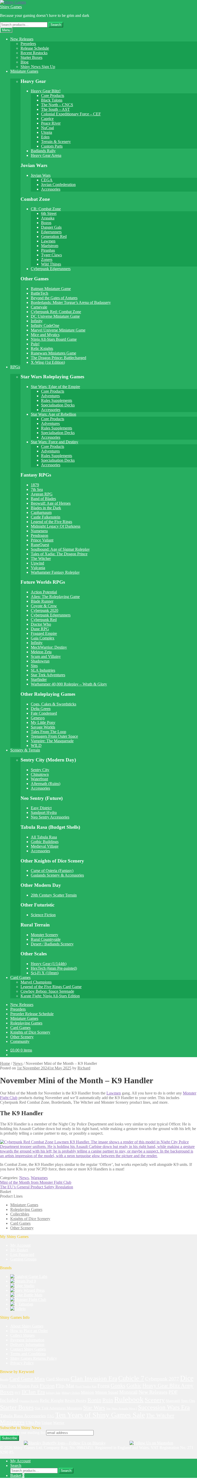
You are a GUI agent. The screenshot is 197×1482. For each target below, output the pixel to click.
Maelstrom (49, 246)
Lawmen (48, 241)
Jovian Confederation (58, 184)
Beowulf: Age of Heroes (51, 503)
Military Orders (71, 1392)
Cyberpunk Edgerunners (51, 269)
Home (5, 1063)
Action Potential (44, 592)
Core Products (52, 95)
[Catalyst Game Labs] (28, 1276)
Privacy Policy (22, 1363)
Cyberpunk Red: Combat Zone (56, 311)
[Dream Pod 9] (23, 1281)
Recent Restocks (34, 53)
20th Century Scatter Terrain (54, 895)
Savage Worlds (43, 727)
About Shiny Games (26, 1326)
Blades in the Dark (46, 508)
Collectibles (19, 1214)
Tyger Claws (51, 255)
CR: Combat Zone (46, 209)
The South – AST (55, 109)
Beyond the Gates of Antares (54, 298)
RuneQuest (40, 545)
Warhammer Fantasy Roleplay (55, 572)
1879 (35, 485)
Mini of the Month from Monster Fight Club (35, 1182)
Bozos (46, 222)
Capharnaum (41, 512)
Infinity (37, 321)
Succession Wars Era (164, 1407)
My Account (20, 1245)
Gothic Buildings (44, 841)
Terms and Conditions (28, 1354)
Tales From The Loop (48, 731)
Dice (186, 1378)
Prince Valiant (42, 540)
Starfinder (39, 679)
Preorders (28, 43)
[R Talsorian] (21, 1304)
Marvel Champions (36, 982)
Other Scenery (22, 1037)
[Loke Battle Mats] (26, 1295)
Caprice (47, 118)
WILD (36, 745)
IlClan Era (33, 1392)
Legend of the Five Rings (51, 521)
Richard (83, 1068)
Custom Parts (52, 146)
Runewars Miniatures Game (53, 353)
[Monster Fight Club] (28, 1299)
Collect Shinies (22, 1335)
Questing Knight (29, 1401)
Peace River (51, 123)
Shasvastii (173, 1401)
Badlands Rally (43, 151)
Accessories (50, 189)
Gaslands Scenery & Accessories (57, 875)
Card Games (20, 977)
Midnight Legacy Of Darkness (55, 526)
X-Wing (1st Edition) (48, 362)
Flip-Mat (65, 1385)
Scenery (155, 1400)
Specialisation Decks (58, 405)
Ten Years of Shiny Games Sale (100, 1415)
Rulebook (129, 1399)
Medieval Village (44, 846)
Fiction (47, 1385)
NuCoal (47, 128)
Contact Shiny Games (28, 1349)
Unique (47, 1423)
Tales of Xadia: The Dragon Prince (59, 554)
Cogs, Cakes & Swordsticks (53, 704)
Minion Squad (106, 1392)
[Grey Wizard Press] (27, 1290)
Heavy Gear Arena (46, 155)
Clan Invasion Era (94, 1378)
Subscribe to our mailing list (22, 1432)
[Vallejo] (18, 1309)
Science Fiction (43, 915)
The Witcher (41, 558)
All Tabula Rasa (44, 837)
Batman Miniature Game (51, 288)
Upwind (37, 563)
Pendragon (39, 535)
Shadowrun (40, 661)
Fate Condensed (44, 713)
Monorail (128, 1392)
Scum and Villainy (46, 656)
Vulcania (38, 568)
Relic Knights (42, 348)
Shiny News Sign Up (38, 66)
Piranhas (48, 250)
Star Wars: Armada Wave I (121, 1408)
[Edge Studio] (22, 1286)
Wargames (39, 1178)
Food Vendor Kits (85, 1386)
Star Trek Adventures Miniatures (58, 1408)
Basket (17, 1475)
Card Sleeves (58, 1379)
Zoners (46, 259)
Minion (87, 1392)
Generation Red (54, 236)
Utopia (46, 132)
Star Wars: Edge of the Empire (55, 386)
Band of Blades (43, 498)
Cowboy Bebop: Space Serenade (47, 991)
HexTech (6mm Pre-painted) (54, 968)
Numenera (39, 531)
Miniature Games (24, 71)
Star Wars (94, 1407)
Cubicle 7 (131, 1378)
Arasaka (47, 218)
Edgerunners (51, 232)
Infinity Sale (53, 1392)
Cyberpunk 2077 (162, 1378)
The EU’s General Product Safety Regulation (36, 1187)
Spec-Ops (188, 1401)
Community (19, 1041)
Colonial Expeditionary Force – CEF (71, 114)
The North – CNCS (57, 105)
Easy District (41, 808)
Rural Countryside (46, 939)
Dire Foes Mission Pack (19, 1386)
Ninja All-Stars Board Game (54, 339)
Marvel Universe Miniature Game (58, 330)
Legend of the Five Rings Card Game (51, 987)
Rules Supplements (56, 400)
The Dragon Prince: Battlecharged (58, 358)
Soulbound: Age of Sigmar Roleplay (60, 549)
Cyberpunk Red (44, 619)
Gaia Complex (42, 638)
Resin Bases (75, 1400)
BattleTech (39, 293)
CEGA (47, 180)
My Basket (19, 1250)
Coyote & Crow (44, 606)
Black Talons (51, 100)
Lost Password (22, 1254)
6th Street (48, 213)
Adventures (50, 396)
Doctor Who (41, 624)
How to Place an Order (29, 1331)
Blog (24, 62)
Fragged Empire (44, 633)
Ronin (94, 1400)
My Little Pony (43, 722)
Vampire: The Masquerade (52, 741)
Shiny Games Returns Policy (33, 1358)
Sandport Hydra (44, 812)
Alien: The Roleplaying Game (55, 596)
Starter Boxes (31, 57)
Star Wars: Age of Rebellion (53, 414)
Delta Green (41, 708)
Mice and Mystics (45, 335)
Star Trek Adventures (48, 675)
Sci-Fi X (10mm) (44, 973)
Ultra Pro (33, 1422)
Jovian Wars (41, 175)
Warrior (58, 1423)
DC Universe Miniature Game (55, 316)
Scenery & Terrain (25, 750)
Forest (103, 1385)
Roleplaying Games (26, 1023)
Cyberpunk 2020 (44, 610)
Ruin (107, 1400)
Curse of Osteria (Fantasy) (52, 870)
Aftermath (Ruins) (45, 783)
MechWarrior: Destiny (49, 647)
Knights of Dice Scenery (30, 1032)
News (18, 1063)
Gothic (133, 1385)
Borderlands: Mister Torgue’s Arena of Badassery (71, 302)
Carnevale (39, 307)
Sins (34, 665)
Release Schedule (35, 48)
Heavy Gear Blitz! (46, 91)
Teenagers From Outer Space (54, 736)
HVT (18, 1392)
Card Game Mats (27, 1378)
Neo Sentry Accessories (50, 817)
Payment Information (27, 1340)
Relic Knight (52, 1400)
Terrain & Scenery (56, 141)
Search (56, 25)
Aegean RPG (42, 494)
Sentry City (40, 770)
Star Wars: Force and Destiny (54, 442)
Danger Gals (51, 227)
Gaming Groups (23, 1259)
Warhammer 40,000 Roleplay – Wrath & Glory (69, 684)
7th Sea (37, 489)
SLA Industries (43, 670)
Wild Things (51, 264)
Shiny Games (11, 7)
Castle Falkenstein (45, 517)
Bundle (4, 1379)
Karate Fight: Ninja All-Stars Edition (50, 996)
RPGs (15, 367)
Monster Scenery (44, 935)
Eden (45, 137)
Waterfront (39, 779)
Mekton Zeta (41, 652)
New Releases (21, 39)
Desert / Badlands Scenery (52, 944)
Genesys (38, 718)
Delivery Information (27, 1344)
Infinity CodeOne (45, 325)
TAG (50, 1416)
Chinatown (40, 774)
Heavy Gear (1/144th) (48, 963)
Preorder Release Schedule (32, 1014)
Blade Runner (42, 601)
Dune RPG (40, 629)
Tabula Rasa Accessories (23, 1415)
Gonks (118, 1385)
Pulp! (35, 344)
